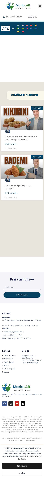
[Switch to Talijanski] (18, 28)
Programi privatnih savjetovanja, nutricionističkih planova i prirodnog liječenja (32, 359)
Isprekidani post (8, 369)
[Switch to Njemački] (27, 25)
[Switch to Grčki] (31, 28)
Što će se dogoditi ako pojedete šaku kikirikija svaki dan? (21, 138)
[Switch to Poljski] (31, 25)
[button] (40, 6)
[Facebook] (4, 403)
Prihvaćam (22, 466)
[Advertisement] (22, 58)
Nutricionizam (7, 359)
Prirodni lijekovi (8, 362)
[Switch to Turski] (23, 31)
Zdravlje (5, 365)
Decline (22, 473)
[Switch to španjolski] (18, 31)
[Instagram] (10, 403)
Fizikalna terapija (9, 355)
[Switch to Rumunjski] (35, 25)
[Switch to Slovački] (35, 28)
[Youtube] (17, 403)
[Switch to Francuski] (27, 28)
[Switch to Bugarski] (23, 28)
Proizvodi (5, 372)
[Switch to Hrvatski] (18, 25)
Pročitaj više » (11, 144)
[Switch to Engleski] (23, 25)
